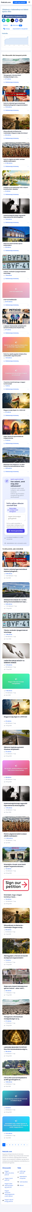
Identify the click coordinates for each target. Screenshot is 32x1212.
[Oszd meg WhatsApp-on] (8, 20)
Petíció (5, 25)
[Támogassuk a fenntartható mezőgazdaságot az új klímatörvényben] (16, 71)
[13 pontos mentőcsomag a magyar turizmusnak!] (16, 378)
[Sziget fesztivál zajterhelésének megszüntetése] (16, 432)
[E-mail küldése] (16, 20)
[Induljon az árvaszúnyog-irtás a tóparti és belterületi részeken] (16, 183)
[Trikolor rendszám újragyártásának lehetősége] (16, 268)
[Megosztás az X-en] (12, 20)
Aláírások (16, 25)
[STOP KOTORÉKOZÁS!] (16, 295)
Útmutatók (6, 1168)
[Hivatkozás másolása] (21, 20)
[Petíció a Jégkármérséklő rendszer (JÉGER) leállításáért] (16, 155)
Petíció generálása (17, 531)
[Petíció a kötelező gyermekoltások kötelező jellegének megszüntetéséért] (16, 99)
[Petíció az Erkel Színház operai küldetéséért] (16, 239)
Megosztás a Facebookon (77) (16, 16)
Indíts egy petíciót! (19, 2)
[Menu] (29, 2)
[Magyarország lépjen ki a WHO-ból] (16, 405)
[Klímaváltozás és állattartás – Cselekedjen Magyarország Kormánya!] (16, 127)
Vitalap (7, 29)
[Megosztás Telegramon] (3, 20)
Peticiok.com (6, 2)
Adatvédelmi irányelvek (20, 29)
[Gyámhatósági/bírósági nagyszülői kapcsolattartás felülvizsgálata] (16, 211)
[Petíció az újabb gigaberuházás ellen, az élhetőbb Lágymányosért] (16, 350)
